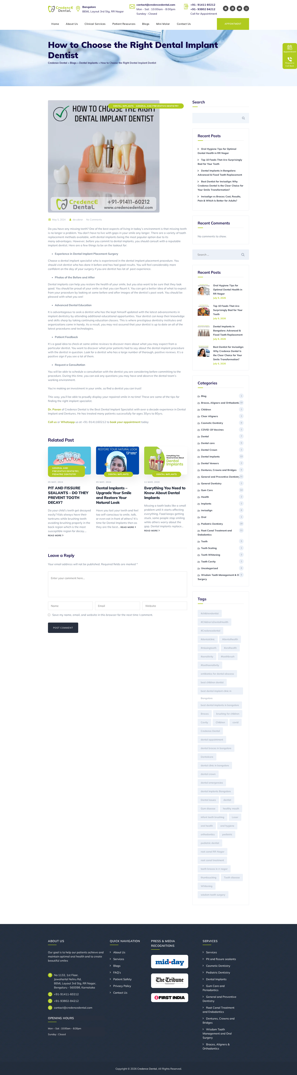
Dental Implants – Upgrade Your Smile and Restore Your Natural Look (113, 495)
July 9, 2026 (219, 297)
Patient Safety (122, 979)
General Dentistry (211, 483)
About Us (72, 24)
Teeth (204, 541)
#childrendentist (210, 613)
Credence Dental (210, 731)
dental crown (208, 774)
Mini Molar (163, 24)
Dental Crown (209, 449)
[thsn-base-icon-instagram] (246, 8)
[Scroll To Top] (290, 1069)
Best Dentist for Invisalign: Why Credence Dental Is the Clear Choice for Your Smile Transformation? (220, 185)
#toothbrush (227, 656)
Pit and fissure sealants (221, 959)
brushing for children (227, 713)
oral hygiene (227, 825)
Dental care (208, 443)
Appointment (233, 24)
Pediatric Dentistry (64, 474)
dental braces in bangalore (216, 748)
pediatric (227, 834)
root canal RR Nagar (212, 851)
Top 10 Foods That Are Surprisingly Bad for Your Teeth (228, 310)
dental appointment (212, 739)
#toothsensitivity (210, 665)
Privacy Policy (122, 986)
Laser (235, 817)
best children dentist (212, 682)
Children (206, 409)
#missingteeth (208, 647)
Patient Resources (123, 24)
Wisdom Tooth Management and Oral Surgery (217, 1033)
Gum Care (207, 490)
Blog (203, 396)
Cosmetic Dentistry (212, 423)
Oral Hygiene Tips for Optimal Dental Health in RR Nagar (227, 289)
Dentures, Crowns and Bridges (218, 470)
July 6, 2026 (219, 363)
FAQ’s (117, 972)
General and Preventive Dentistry (157, 106)
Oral (203, 517)
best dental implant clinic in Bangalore (216, 692)
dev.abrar (77, 219)
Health (205, 496)
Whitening (206, 886)
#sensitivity (207, 656)
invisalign (206, 510)
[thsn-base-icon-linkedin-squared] (232, 8)
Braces (205, 713)
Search (198, 102)
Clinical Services (95, 24)
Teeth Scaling (209, 548)
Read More (55, 535)
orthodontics (208, 834)
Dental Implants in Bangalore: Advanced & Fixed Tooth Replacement (228, 330)
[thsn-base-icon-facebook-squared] (225, 8)
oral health (207, 825)
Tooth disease (232, 877)
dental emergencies (212, 782)
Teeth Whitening (210, 554)
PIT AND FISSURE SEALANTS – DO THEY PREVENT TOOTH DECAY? (68, 495)
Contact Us (184, 24)
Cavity (204, 722)
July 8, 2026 (219, 338)
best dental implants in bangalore (220, 705)
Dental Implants (123, 106)
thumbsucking (208, 877)
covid (236, 722)
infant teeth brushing (212, 817)
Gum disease (208, 808)
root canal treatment (212, 860)
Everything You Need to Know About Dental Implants (165, 493)
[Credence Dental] (60, 9)
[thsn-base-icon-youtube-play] (239, 8)
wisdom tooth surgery (213, 894)
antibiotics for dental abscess (217, 673)
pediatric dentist (210, 843)
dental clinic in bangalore (215, 765)
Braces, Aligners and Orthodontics (221, 402)
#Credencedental (210, 630)
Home (55, 24)
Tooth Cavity (208, 561)
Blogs (145, 24)
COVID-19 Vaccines (212, 429)
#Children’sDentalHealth (214, 622)
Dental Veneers (210, 463)
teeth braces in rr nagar (214, 868)
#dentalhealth (230, 639)
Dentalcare (207, 756)
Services (118, 959)
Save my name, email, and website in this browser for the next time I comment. (102, 615)
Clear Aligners (209, 416)
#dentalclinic (208, 639)
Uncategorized (209, 568)
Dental (205, 436)
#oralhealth (230, 647)
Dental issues (208, 799)
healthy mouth (231, 808)
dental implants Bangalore (216, 791)
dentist (227, 799)
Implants (206, 503)
